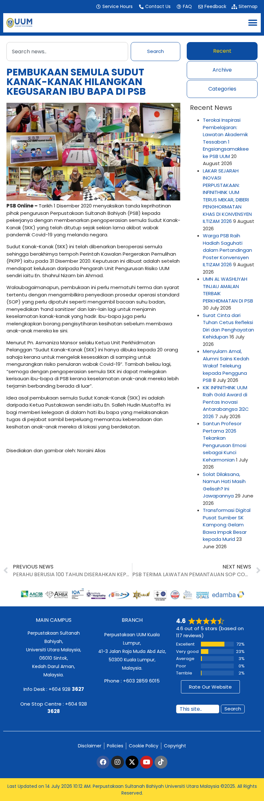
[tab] (222, 51)
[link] (114, 6)
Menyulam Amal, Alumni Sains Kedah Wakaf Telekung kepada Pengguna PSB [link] (226, 365)
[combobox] (67, 51)
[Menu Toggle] (253, 23)
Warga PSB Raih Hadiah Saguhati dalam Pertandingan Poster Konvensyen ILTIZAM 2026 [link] (227, 250)
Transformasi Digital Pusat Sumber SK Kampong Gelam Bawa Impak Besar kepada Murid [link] (226, 524)
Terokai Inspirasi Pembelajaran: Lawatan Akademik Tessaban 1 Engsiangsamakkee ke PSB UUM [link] (226, 138)
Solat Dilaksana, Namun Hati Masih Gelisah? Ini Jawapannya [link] (224, 485)
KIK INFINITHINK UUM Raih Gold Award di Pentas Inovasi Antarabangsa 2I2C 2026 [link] (226, 402)
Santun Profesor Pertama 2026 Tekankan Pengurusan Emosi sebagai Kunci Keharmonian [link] (224, 441)
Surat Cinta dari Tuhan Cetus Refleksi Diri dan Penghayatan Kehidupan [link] (228, 326)
